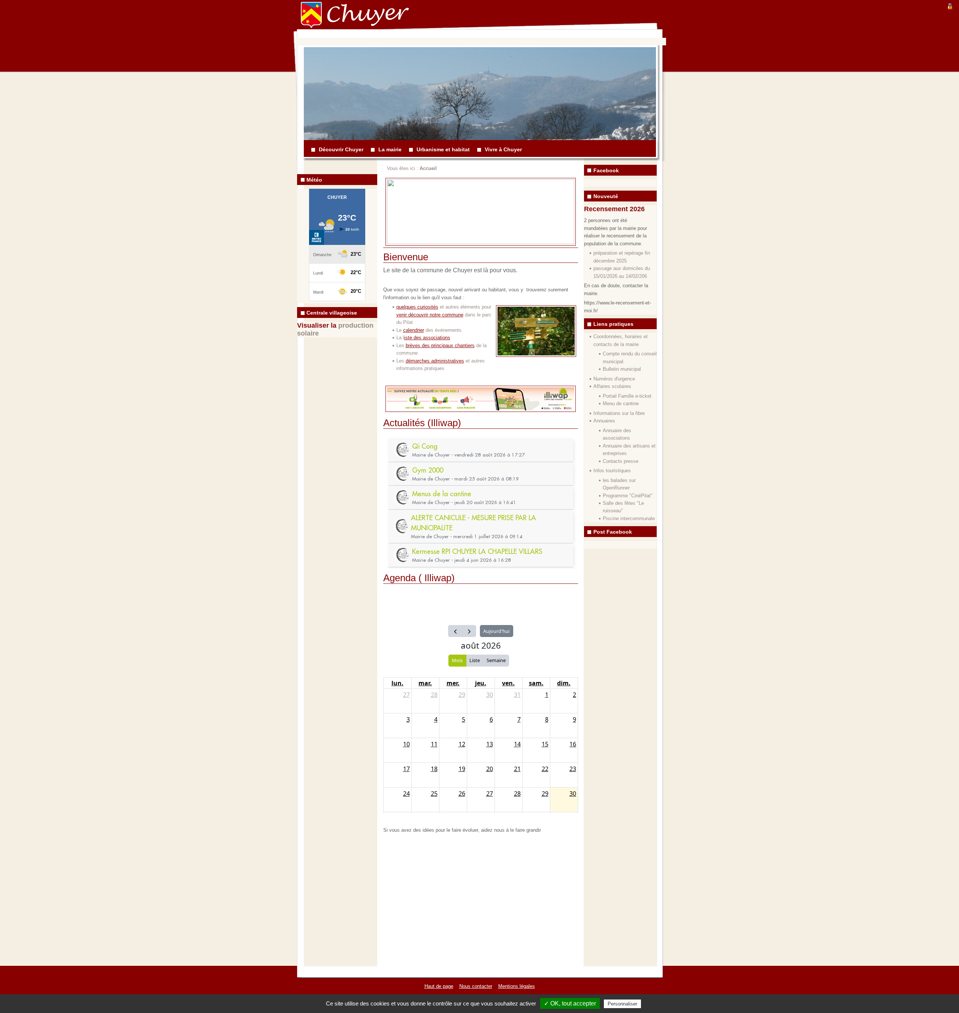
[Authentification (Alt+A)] (950, 5)
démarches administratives (435, 361)
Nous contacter (475, 986)
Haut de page (438, 986)
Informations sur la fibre (619, 413)
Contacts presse (620, 461)
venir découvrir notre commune (429, 315)
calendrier (413, 330)
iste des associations (427, 337)
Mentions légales (516, 986)
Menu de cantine (621, 403)
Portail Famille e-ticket (627, 396)
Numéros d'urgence (614, 379)
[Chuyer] (317, 20)
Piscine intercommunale (629, 518)
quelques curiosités (417, 307)
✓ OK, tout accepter (570, 1003)
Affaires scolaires (612, 386)
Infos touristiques (612, 470)
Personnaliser (622, 1004)
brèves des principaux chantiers (440, 345)
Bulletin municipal (622, 369)
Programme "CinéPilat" (628, 495)
